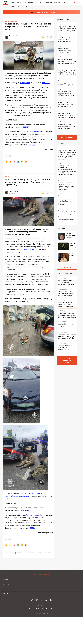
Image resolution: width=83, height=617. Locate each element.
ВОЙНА (26, 127)
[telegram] (46, 600)
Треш (41, 2)
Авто (52, 609)
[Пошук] (74, 2)
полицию (46, 83)
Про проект (57, 2)
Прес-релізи (48, 2)
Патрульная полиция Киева (26, 553)
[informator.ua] (5, 2)
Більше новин (67, 137)
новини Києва (9, 553)
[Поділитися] (47, 37)
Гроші (36, 2)
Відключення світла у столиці (46, 12)
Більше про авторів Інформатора (67, 266)
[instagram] (37, 600)
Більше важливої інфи (67, 361)
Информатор (25, 83)
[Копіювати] (51, 37)
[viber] (51, 600)
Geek (43, 609)
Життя (19, 2)
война (40, 553)
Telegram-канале (33, 131)
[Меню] (79, 2)
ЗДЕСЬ (32, 145)
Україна (13, 2)
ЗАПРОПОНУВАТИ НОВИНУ (41, 574)
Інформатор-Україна (34, 609)
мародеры (48, 553)
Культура (30, 2)
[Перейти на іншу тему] (70, 2)
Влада (24, 2)
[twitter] (41, 600)
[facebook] (32, 600)
